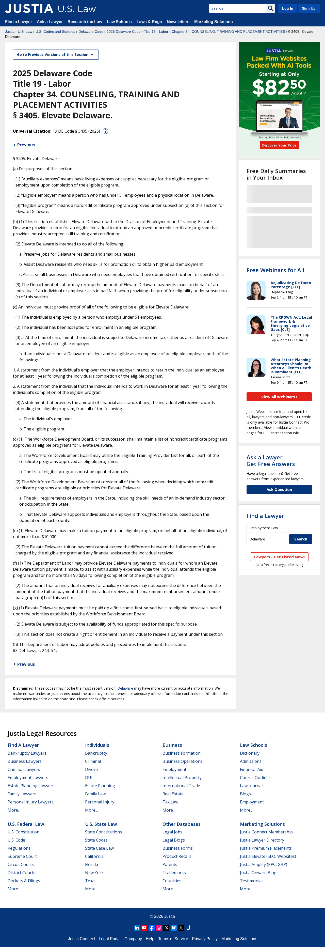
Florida (91, 864)
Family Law (95, 794)
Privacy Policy (205, 939)
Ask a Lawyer (50, 22)
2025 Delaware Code (124, 31)
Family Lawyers (22, 794)
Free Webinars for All (275, 270)
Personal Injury (99, 802)
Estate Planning (100, 785)
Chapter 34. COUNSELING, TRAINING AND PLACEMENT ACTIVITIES (228, 31)
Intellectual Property (182, 777)
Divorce (92, 769)
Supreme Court (22, 856)
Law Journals (252, 785)
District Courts (21, 872)
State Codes (96, 840)
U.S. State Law (101, 824)
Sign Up (309, 8)
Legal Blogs (173, 840)
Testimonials (252, 880)
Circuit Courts (21, 864)
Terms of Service (173, 939)
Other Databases (181, 824)
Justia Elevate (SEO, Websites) (268, 856)
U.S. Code (16, 840)
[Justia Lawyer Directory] (188, 928)
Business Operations (182, 761)
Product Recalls (176, 856)
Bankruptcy (96, 753)
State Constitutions (103, 832)
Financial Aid (251, 769)
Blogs (245, 794)
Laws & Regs (149, 22)
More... (14, 810)
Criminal (93, 761)
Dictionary (249, 753)
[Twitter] (181, 928)
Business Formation (181, 753)
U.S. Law (25, 31)
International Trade (181, 785)
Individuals (97, 745)
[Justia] (29, 8)
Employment (174, 769)
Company (133, 939)
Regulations (19, 848)
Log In (287, 8)
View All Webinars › (279, 396)
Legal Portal (110, 939)
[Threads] (166, 928)
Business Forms (177, 848)
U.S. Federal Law (26, 824)
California (94, 856)
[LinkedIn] (137, 928)
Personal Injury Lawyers (31, 802)
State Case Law (99, 848)
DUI (88, 777)
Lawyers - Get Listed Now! (279, 556)
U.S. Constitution (23, 832)
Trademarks (174, 872)
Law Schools (119, 22)
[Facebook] (152, 928)
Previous (26, 145)
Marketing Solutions (213, 22)
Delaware (125, 688)
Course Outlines (255, 777)
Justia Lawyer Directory (262, 840)
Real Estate (173, 794)
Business (172, 745)
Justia (9, 31)
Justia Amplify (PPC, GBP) (263, 864)
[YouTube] (144, 928)
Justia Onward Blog (258, 872)
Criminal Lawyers (24, 769)
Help (150, 939)
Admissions (251, 761)
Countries (171, 880)
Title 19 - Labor (156, 31)
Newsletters (178, 22)
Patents (169, 864)
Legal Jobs (172, 832)
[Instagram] (159, 928)
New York (94, 872)
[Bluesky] (174, 928)
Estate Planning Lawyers (31, 785)
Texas (90, 880)
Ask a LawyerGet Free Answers (271, 460)
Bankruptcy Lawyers (27, 753)
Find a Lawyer (18, 22)
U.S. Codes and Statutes (55, 31)
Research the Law (85, 22)
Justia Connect (81, 939)
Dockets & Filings (24, 880)
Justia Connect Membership (266, 832)
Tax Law (170, 802)
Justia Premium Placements (266, 848)
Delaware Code (90, 31)
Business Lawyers (25, 761)
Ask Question (279, 489)
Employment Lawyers (28, 777)
